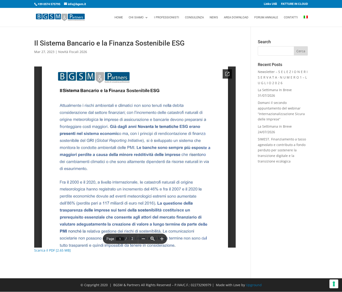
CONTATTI (291, 17)
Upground (254, 285)
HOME (118, 17)
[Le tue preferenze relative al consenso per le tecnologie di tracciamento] (333, 283)
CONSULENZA (194, 17)
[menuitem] (306, 21)
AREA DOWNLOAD (236, 17)
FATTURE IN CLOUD (294, 4)
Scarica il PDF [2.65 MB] (52, 250)
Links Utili (270, 4)
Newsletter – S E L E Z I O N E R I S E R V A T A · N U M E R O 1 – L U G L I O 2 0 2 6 (283, 77)
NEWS (214, 17)
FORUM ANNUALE (266, 17)
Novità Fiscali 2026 (72, 52)
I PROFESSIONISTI (166, 17)
